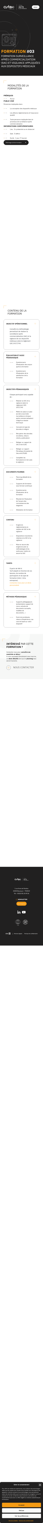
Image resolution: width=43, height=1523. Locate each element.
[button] (40, 1485)
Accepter (21, 1505)
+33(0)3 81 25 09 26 (22, 893)
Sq (9, 933)
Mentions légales (13, 1520)
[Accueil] (15, 7)
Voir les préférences (21, 1516)
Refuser (21, 1510)
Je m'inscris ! (21, 904)
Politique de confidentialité (26, 1520)
